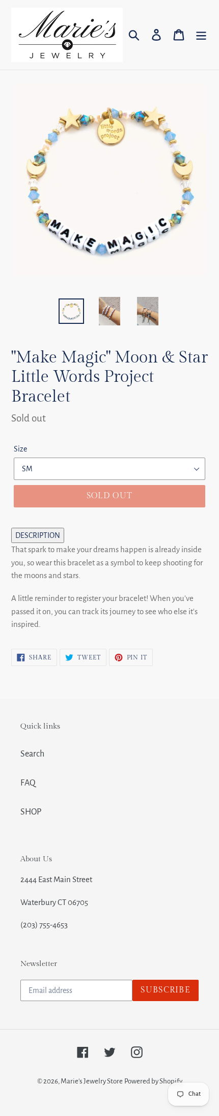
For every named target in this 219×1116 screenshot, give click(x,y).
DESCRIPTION (37, 535)
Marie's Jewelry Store (92, 1081)
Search (32, 754)
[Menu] (201, 35)
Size (20, 449)
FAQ (28, 783)
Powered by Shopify (153, 1081)
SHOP (30, 812)
